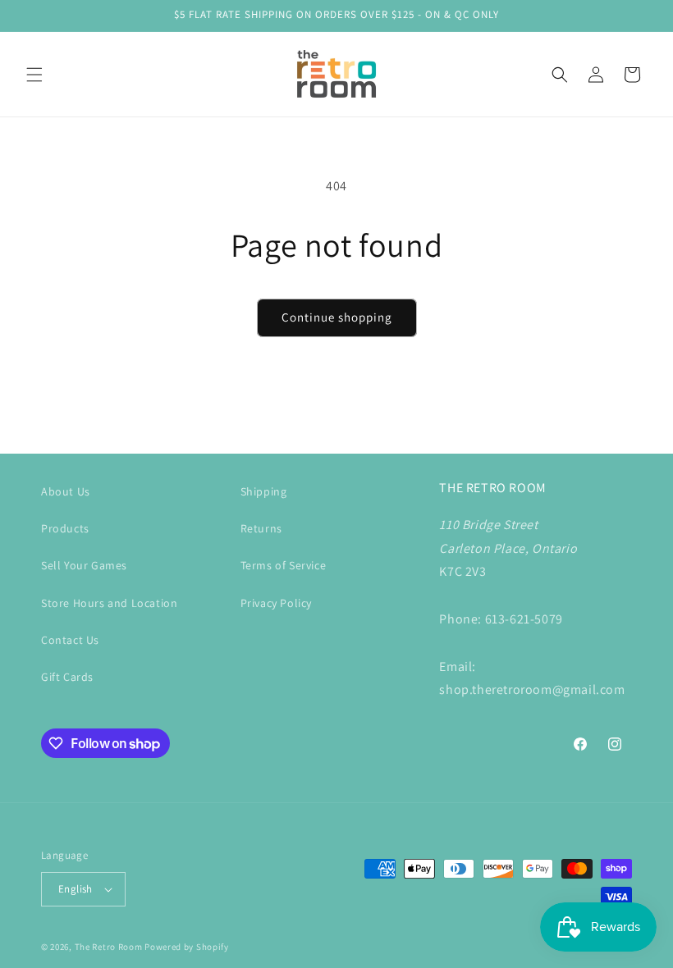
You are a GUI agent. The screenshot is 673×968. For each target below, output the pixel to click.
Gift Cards (67, 676)
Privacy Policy (276, 603)
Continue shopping (337, 317)
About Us (65, 491)
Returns (261, 528)
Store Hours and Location (109, 603)
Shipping (263, 491)
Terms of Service (283, 565)
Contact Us (70, 639)
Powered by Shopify (186, 946)
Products (65, 528)
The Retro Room (109, 946)
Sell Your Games (84, 565)
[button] (34, 75)
